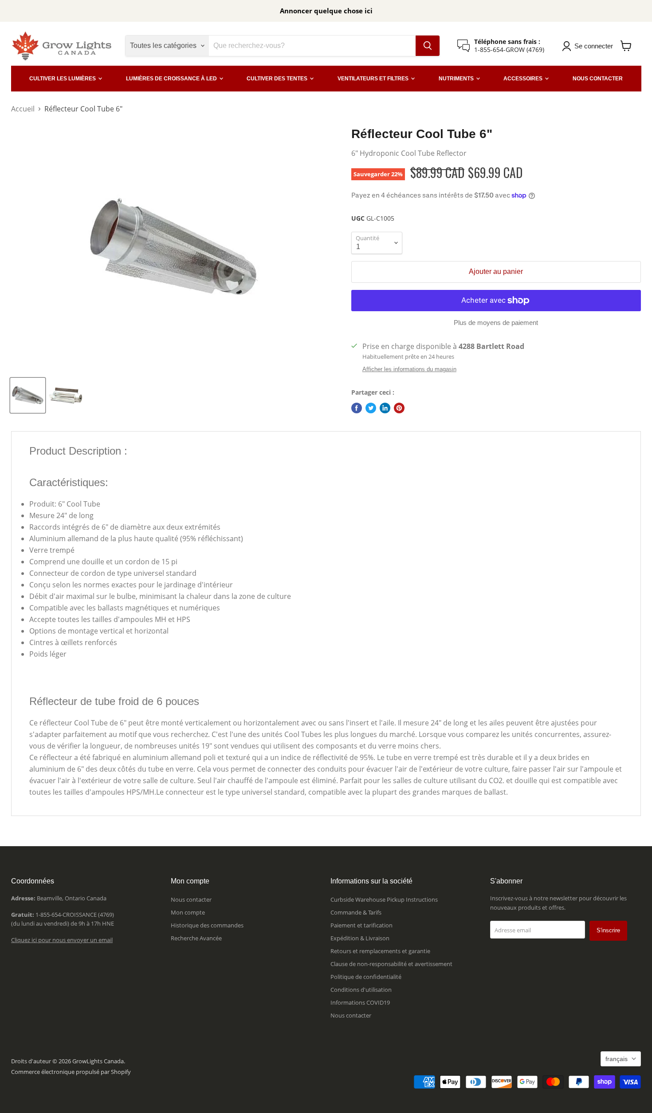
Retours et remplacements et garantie (380, 951)
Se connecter (593, 46)
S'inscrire (608, 930)
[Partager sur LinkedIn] (385, 408)
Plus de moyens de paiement (496, 322)
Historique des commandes (207, 925)
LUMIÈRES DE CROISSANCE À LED (172, 78)
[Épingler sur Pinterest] (399, 408)
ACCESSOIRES (523, 78)
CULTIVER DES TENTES (278, 78)
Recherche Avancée (196, 938)
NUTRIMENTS (457, 78)
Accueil (23, 109)
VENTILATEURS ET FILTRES (374, 78)
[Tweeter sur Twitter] (370, 408)
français (616, 1058)
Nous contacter (191, 899)
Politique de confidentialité (365, 977)
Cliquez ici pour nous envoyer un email (62, 940)
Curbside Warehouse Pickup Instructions (384, 899)
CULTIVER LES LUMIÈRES (63, 78)
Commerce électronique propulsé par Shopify (71, 1072)
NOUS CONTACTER (598, 78)
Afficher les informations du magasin (409, 369)
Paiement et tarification (361, 925)
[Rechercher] (428, 46)
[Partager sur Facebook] (356, 408)
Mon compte (188, 912)
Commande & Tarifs (355, 912)
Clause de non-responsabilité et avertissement (391, 964)
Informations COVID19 (360, 1002)
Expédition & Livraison (359, 938)
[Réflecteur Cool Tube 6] (27, 395)
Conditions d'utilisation (361, 990)
